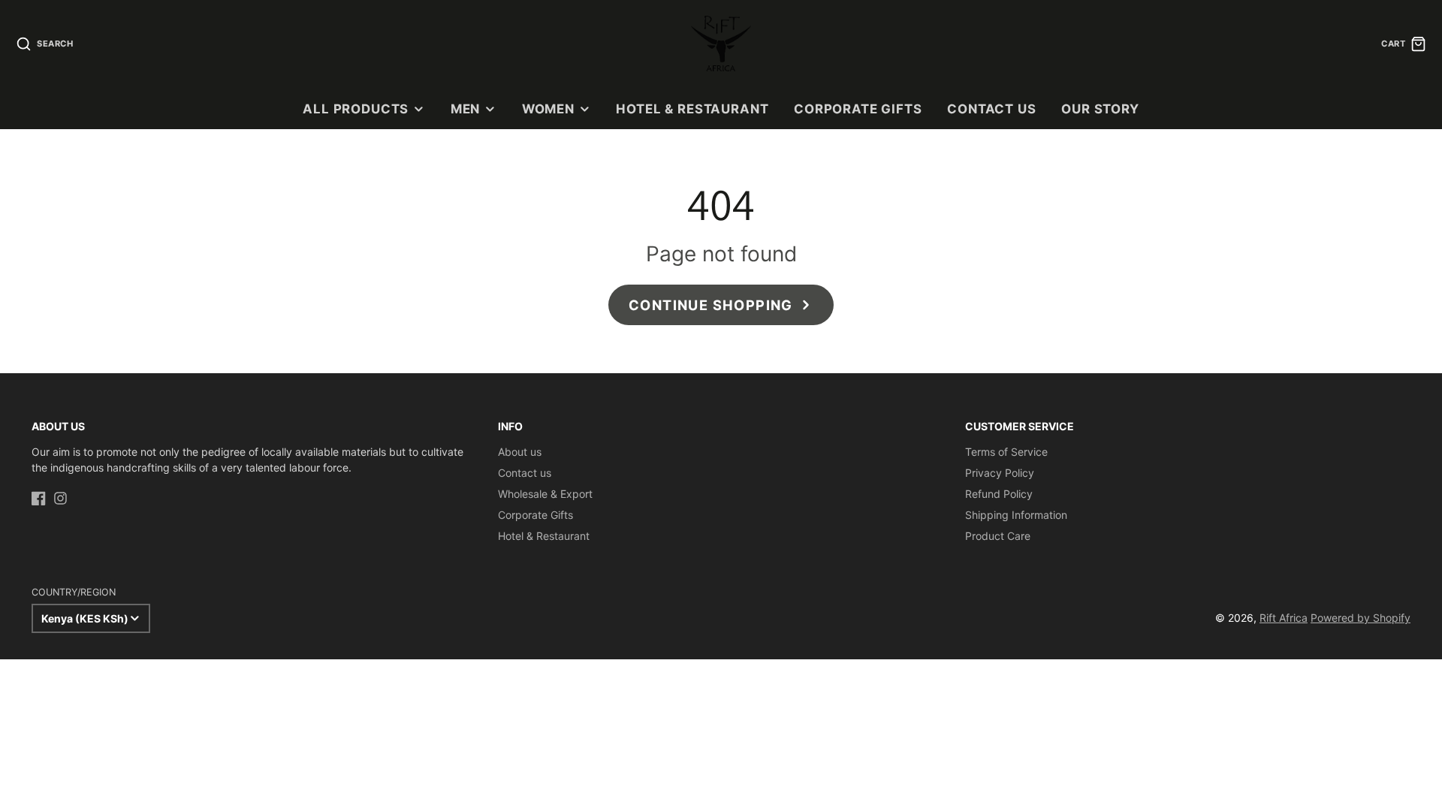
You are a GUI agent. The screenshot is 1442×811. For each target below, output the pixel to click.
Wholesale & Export (545, 493)
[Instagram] (60, 498)
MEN (466, 108)
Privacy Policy (999, 472)
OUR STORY (1100, 108)
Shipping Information (1016, 514)
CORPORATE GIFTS (858, 108)
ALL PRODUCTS (356, 108)
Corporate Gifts (535, 514)
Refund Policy (999, 493)
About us (520, 451)
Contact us (524, 472)
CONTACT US (991, 108)
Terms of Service (1006, 451)
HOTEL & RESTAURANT (692, 108)
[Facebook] (39, 498)
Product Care (997, 535)
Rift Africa (1283, 617)
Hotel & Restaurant (544, 535)
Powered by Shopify (1360, 617)
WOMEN (548, 108)
